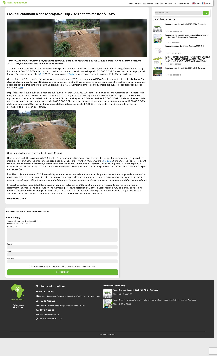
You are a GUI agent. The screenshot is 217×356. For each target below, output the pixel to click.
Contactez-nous (184, 3)
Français (208, 3)
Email (10, 251)
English (197, 3)
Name (10, 244)
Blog (175, 3)
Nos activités (148, 3)
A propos (138, 3)
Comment (12, 227)
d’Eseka (70, 74)
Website (10, 258)
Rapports (168, 3)
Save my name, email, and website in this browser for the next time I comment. (63, 266)
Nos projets (159, 3)
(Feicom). (108, 160)
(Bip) (41, 74)
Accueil (130, 3)
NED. (21, 87)
